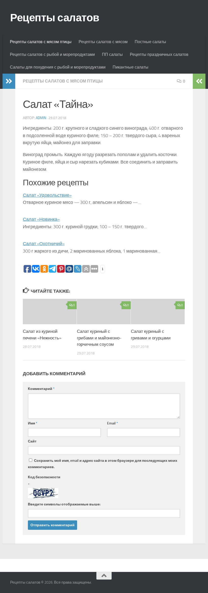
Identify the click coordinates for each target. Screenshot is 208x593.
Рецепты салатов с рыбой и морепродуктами (52, 54)
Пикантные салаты (130, 67)
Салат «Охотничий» (43, 243)
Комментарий (41, 389)
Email (112, 423)
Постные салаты (150, 41)
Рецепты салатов (54, 17)
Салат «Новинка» (41, 219)
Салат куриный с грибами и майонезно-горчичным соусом (99, 338)
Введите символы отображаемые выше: (64, 504)
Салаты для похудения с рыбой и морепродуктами (58, 67)
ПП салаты (112, 54)
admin (41, 118)
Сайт (32, 441)
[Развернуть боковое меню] (9, 81)
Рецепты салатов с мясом (103, 41)
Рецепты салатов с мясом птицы (41, 41)
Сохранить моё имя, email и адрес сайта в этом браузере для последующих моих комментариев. (102, 463)
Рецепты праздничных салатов (159, 54)
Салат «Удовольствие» (47, 195)
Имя (32, 423)
